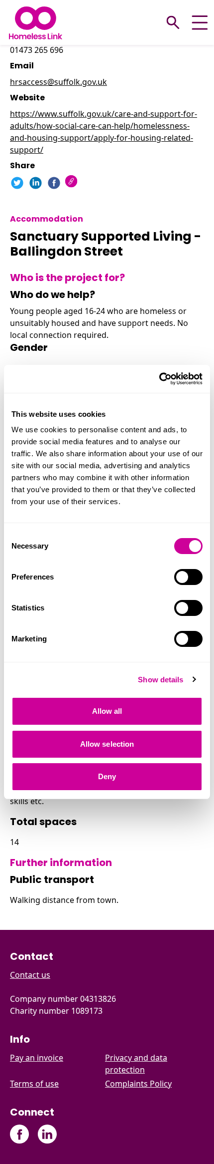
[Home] (35, 22)
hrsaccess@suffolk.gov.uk (58, 81)
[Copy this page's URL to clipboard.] (72, 182)
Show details (160, 679)
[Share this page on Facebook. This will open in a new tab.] (54, 183)
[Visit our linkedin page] (47, 1134)
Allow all (107, 711)
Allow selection (107, 744)
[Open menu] (200, 22)
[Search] (173, 22)
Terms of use (34, 1083)
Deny (107, 776)
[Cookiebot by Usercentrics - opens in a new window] (159, 378)
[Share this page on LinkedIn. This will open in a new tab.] (35, 183)
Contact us (30, 974)
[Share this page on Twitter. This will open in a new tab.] (17, 183)
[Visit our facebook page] (19, 1134)
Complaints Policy (138, 1083)
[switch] (188, 577)
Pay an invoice (36, 1057)
